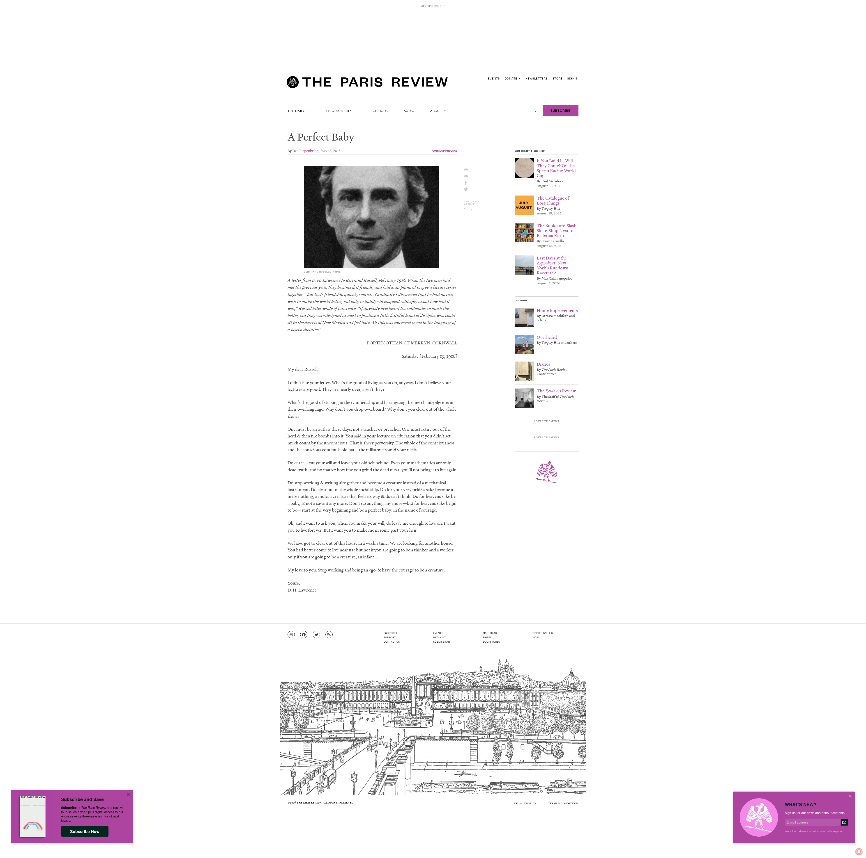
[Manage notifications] (855, 848)
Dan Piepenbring (305, 150)
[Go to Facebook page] (303, 634)
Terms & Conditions (563, 803)
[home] (367, 83)
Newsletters (536, 78)
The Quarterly (338, 110)
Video (536, 637)
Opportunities (542, 633)
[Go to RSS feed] (329, 634)
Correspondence (445, 150)
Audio (409, 110)
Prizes (487, 637)
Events (494, 78)
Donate (511, 78)
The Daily (297, 110)
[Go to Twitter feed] (316, 634)
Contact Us (392, 642)
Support (390, 637)
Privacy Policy (525, 803)
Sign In (572, 78)
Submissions (442, 642)
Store (558, 78)
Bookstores (491, 642)
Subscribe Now (84, 831)
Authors (379, 110)
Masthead (490, 633)
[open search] (534, 110)
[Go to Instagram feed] (291, 634)
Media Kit (439, 637)
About (436, 110)
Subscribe (560, 110)
